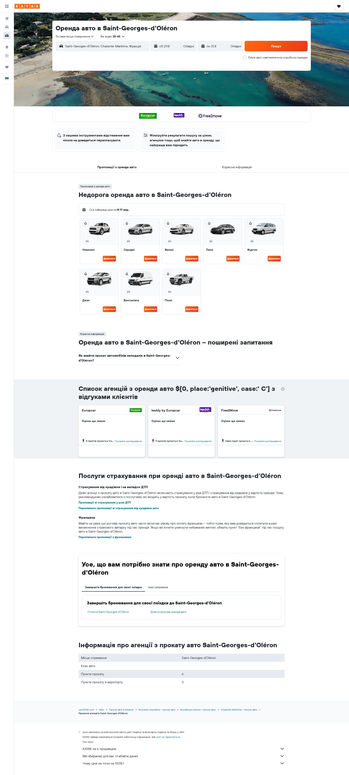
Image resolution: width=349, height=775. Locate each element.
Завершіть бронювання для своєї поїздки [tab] (113, 587)
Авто (101, 709)
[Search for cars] (7, 36)
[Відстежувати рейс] (7, 56)
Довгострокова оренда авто (168, 612)
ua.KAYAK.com (86, 709)
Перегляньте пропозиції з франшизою (105, 537)
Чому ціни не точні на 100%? (103, 763)
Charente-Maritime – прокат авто (239, 709)
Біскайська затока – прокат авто (198, 709)
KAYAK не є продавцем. (100, 749)
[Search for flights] (7, 19)
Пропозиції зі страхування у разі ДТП (105, 502)
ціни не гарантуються (168, 736)
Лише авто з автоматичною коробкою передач (278, 57)
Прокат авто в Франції (121, 709)
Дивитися (109, 258)
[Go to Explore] (7, 47)
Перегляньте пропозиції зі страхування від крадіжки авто (119, 508)
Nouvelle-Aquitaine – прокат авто (157, 709)
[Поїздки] (7, 67)
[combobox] (75, 36)
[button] (6, 6)
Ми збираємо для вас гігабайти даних (110, 756)
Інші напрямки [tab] (158, 587)
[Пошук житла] (7, 27)
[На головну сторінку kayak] (27, 6)
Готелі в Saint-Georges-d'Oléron (108, 612)
